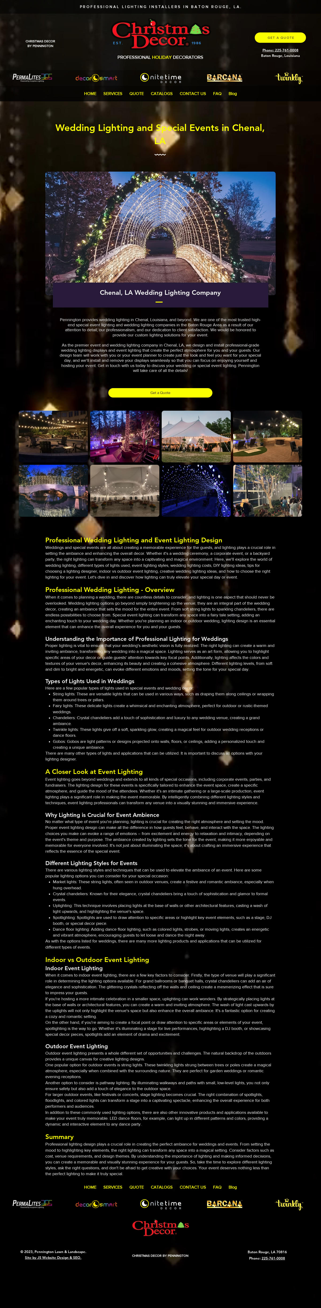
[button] (113, 93)
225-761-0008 (273, 1258)
